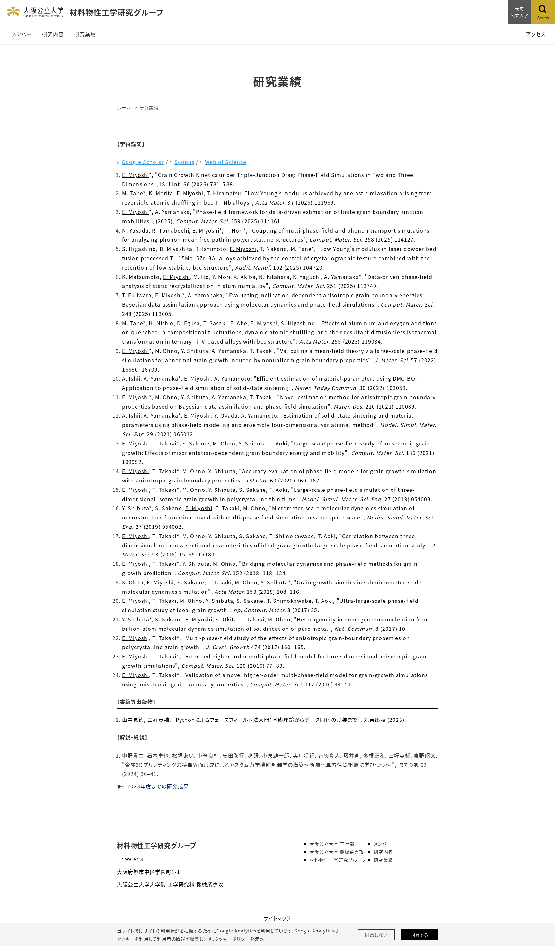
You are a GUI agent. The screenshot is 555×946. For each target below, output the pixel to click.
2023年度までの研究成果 (158, 786)
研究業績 (383, 860)
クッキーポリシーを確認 (239, 938)
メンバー (383, 843)
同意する (419, 935)
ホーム (124, 107)
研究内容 (383, 852)
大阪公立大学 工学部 (332, 843)
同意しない (376, 935)
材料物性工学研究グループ (157, 845)
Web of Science (225, 162)
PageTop (540, 912)
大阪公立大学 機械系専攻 (337, 852)
